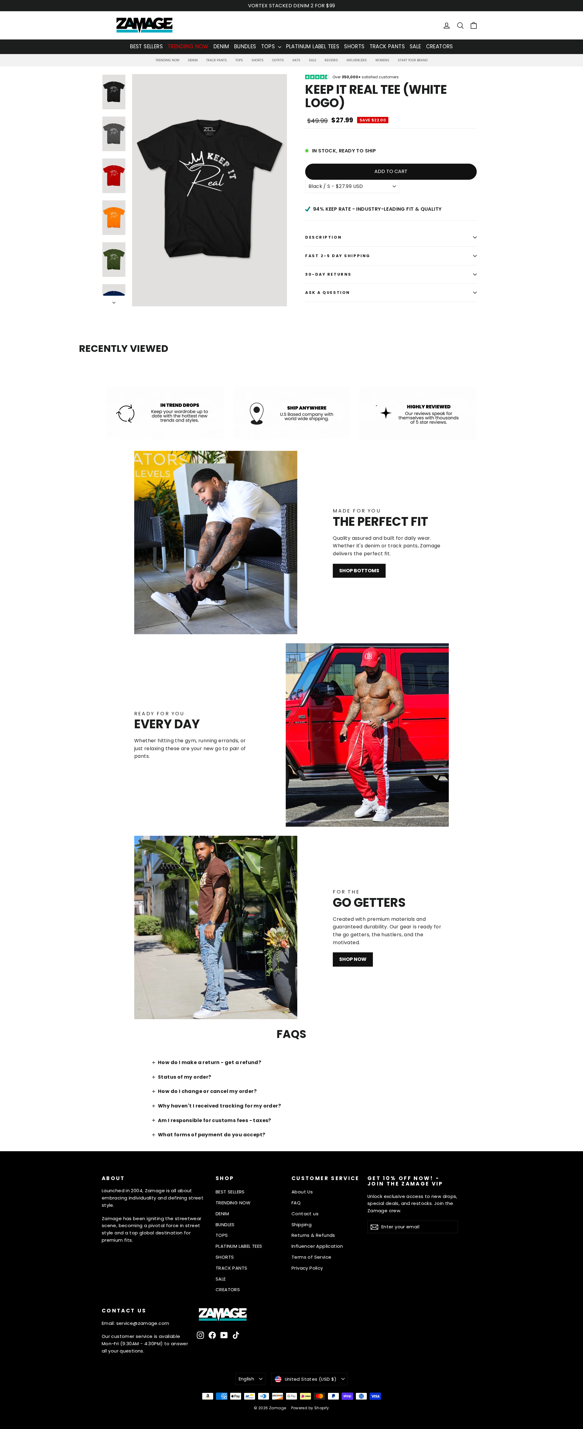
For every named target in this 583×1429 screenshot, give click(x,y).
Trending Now (167, 60)
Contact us (305, 1213)
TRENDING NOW (188, 46)
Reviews (331, 60)
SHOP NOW (353, 959)
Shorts (257, 60)
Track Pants (216, 60)
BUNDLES (245, 46)
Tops (239, 60)
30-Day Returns (328, 274)
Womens (382, 60)
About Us (302, 1192)
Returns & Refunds (313, 1235)
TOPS (269, 46)
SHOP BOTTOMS (359, 570)
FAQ (296, 1202)
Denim (193, 60)
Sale (312, 60)
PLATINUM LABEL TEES (312, 46)
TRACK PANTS (387, 46)
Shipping (302, 1224)
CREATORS (439, 46)
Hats (296, 60)
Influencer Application (317, 1246)
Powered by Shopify (310, 1407)
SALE (415, 46)
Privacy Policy (307, 1268)
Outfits (278, 60)
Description (323, 237)
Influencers (356, 60)
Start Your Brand (413, 60)
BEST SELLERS (146, 46)
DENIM (221, 46)
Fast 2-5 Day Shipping (337, 255)
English (246, 1379)
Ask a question (327, 292)
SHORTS (354, 46)
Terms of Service (311, 1257)
